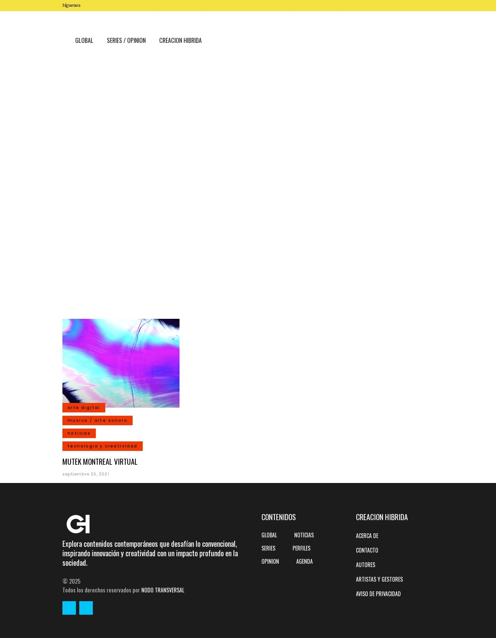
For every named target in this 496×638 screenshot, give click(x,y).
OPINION (270, 561)
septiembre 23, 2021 (85, 474)
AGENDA (304, 561)
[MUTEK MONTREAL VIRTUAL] (121, 362)
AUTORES (365, 565)
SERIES (268, 548)
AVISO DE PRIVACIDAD (378, 594)
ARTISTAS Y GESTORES (379, 579)
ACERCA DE (367, 536)
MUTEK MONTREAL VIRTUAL (100, 461)
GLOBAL (269, 535)
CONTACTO (367, 550)
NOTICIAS (304, 535)
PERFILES (301, 548)
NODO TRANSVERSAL (162, 590)
